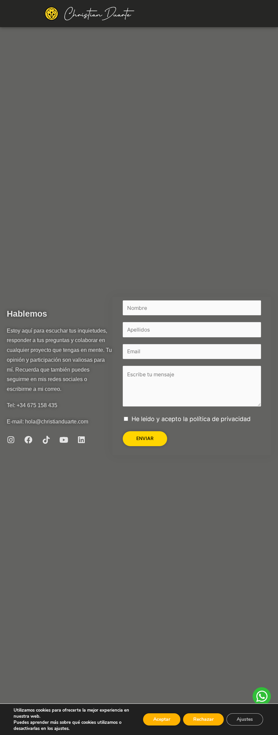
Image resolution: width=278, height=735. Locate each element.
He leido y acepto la (191, 418)
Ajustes (245, 719)
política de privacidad (220, 418)
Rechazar (203, 719)
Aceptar (161, 719)
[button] (228, 13)
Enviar (145, 438)
